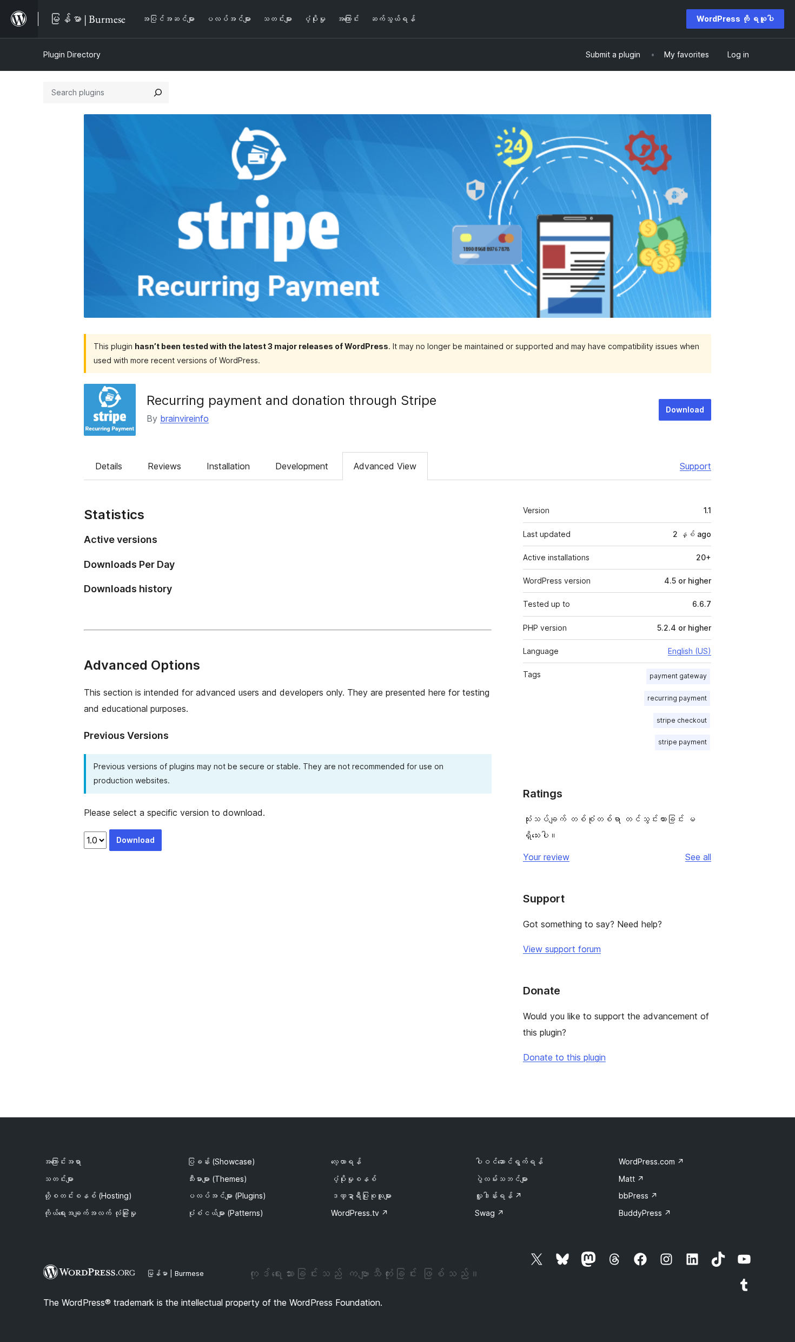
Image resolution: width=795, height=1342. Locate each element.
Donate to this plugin (564, 1057)
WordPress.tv (359, 1212)
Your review (546, 857)
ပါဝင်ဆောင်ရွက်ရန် (509, 1161)
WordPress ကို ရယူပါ (735, 18)
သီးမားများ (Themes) (217, 1178)
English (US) (689, 651)
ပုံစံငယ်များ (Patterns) (225, 1212)
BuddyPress (645, 1212)
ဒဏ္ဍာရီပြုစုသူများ (361, 1195)
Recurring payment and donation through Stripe (291, 400)
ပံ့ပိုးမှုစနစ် (353, 1178)
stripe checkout (682, 720)
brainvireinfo (184, 418)
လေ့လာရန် (346, 1161)
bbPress (638, 1195)
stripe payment (682, 742)
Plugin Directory (72, 54)
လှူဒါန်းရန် (498, 1195)
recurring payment (677, 698)
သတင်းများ (58, 1178)
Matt (631, 1178)
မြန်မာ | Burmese (175, 1273)
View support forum (562, 949)
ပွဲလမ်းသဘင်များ (501, 1178)
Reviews (164, 466)
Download (685, 409)
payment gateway (678, 676)
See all (698, 857)
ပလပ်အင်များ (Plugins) (226, 1195)
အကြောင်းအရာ (62, 1161)
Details (108, 466)
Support (695, 466)
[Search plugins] (158, 92)
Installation (228, 466)
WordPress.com (651, 1161)
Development (301, 466)
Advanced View (385, 466)
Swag (489, 1212)
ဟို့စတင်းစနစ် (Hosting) (87, 1195)
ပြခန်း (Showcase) (221, 1161)
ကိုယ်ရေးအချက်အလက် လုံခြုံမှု (89, 1212)
